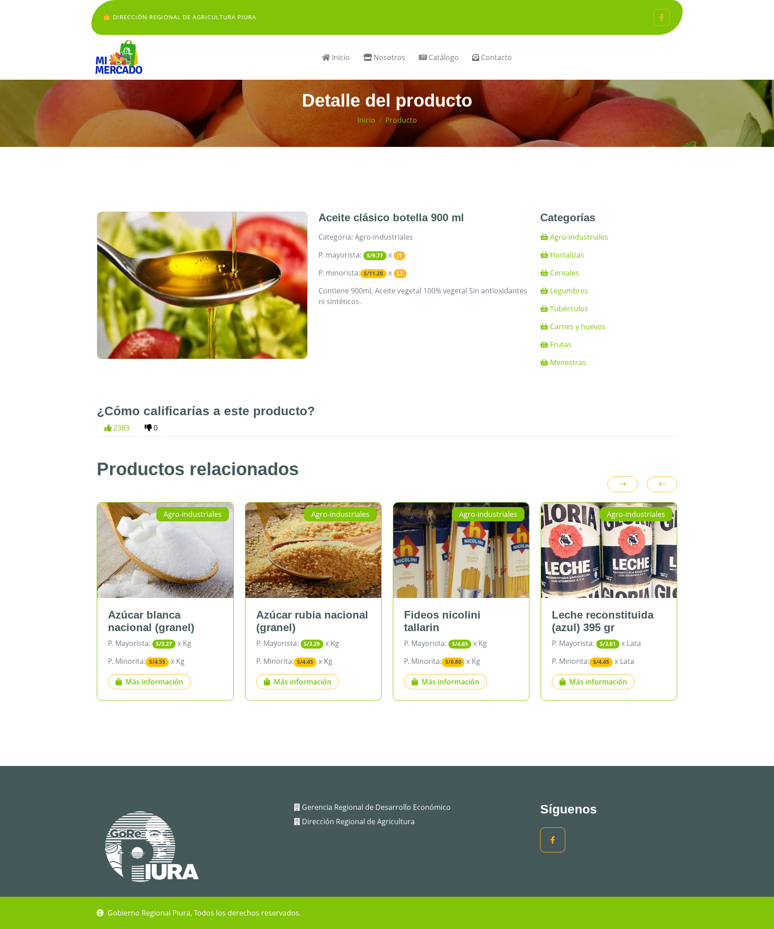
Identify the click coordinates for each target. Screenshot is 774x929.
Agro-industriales (578, 237)
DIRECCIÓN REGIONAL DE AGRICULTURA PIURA (184, 17)
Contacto (495, 57)
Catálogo (443, 57)
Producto (401, 120)
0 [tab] (155, 428)
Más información (154, 682)
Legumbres (568, 291)
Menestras (567, 362)
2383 (120, 428)
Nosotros (388, 57)
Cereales (563, 273)
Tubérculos (568, 309)
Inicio (340, 57)
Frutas (560, 344)
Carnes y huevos (577, 326)
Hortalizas (566, 255)
